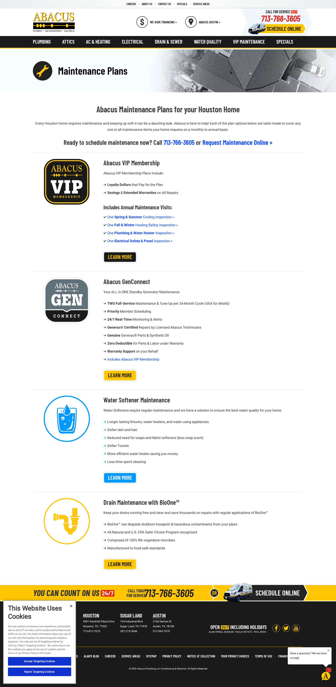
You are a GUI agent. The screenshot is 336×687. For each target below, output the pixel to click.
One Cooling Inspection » (140, 217)
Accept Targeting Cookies (39, 661)
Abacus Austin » (209, 22)
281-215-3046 (128, 631)
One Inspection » (140, 233)
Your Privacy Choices (235, 656)
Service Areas (201, 4)
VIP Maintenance (249, 42)
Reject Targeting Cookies (39, 671)
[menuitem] (131, 4)
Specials (182, 4)
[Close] (71, 606)
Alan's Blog (91, 656)
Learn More (120, 256)
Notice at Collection (201, 656)
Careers (131, 4)
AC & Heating (98, 42)
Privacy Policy (171, 656)
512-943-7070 (161, 631)
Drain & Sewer (168, 42)
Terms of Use (263, 656)
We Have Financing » (163, 22)
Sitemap (151, 656)
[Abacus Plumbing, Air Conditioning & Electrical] (54, 22)
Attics (68, 42)
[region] (39, 642)
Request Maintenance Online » (237, 142)
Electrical (132, 42)
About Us (147, 4)
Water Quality (207, 42)
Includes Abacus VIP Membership (133, 359)
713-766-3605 (280, 18)
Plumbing (42, 42)
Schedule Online (284, 28)
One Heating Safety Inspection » (142, 225)
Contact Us (164, 4)
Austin (159, 615)
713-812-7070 (91, 631)
